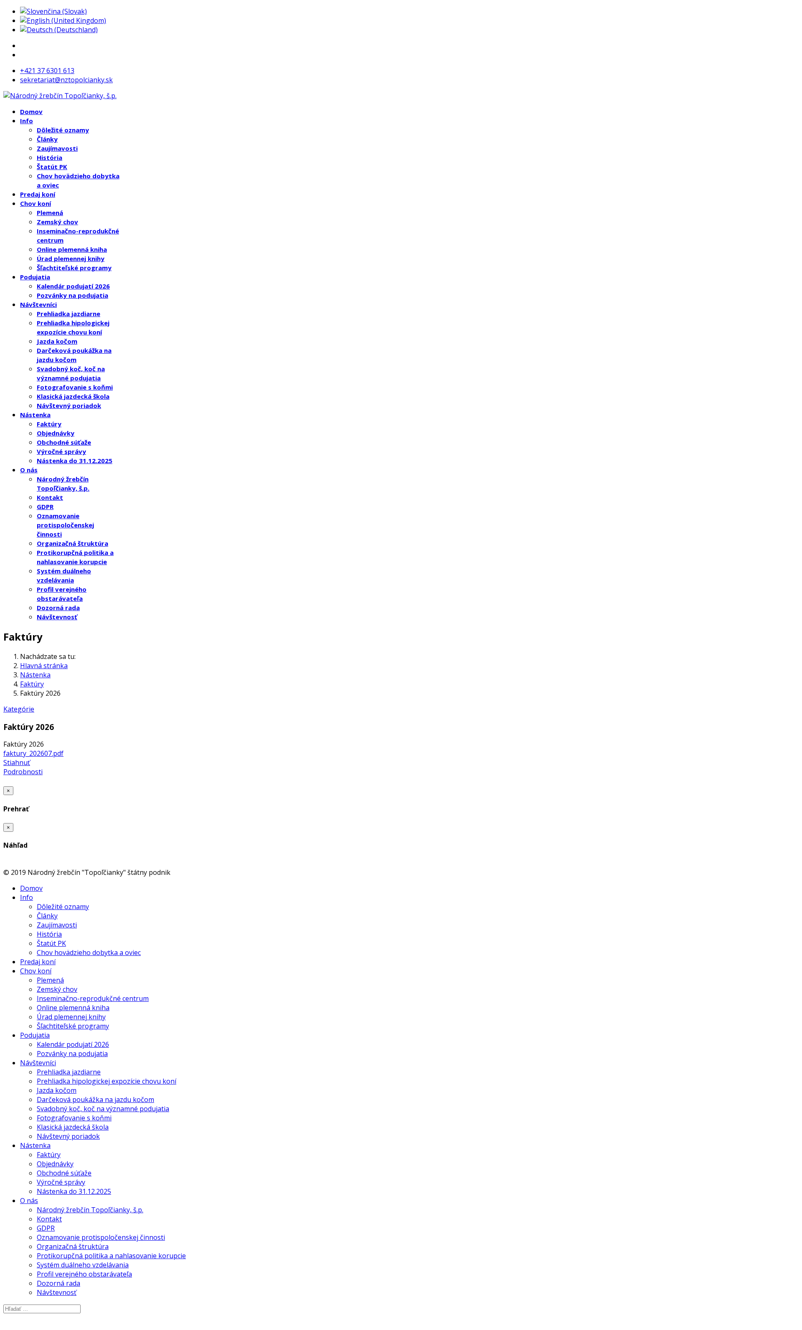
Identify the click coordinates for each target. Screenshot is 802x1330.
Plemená (50, 212)
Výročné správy (61, 451)
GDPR (45, 506)
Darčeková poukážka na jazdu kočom (95, 1099)
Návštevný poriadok (69, 405)
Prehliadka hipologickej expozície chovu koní (106, 1081)
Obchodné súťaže (64, 442)
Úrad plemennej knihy (70, 258)
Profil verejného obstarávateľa (84, 1274)
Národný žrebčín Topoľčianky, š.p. (90, 1209)
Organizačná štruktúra (72, 543)
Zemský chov (57, 222)
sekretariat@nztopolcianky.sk (66, 79)
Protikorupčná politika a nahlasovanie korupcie (111, 1255)
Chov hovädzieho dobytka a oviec (89, 952)
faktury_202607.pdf (33, 753)
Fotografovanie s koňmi (75, 387)
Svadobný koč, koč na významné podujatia (103, 1108)
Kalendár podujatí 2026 (73, 286)
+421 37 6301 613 (47, 70)
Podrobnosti (23, 771)
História (49, 157)
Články (47, 139)
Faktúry (49, 424)
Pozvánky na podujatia (72, 295)
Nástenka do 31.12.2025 (74, 460)
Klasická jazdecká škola (73, 396)
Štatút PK (52, 166)
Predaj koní (37, 194)
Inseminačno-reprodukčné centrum (93, 998)
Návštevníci (38, 304)
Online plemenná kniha (72, 249)
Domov (31, 111)
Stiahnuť (16, 762)
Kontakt (50, 497)
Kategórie (18, 709)
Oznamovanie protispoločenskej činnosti (65, 525)
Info (26, 121)
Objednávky (55, 433)
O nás (29, 470)
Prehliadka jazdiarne (68, 313)
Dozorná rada (58, 607)
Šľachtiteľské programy (74, 267)
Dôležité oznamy (63, 130)
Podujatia (35, 277)
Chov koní (35, 203)
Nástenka (35, 414)
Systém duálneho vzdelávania (83, 1264)
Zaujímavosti (57, 148)
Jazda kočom (57, 341)
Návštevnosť (57, 617)
